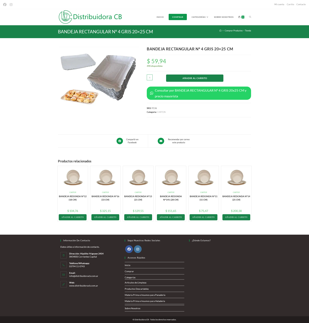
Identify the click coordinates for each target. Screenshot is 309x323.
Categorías (130, 277)
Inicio (127, 265)
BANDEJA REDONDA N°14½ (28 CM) (171, 198)
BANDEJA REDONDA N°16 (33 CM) (105, 198)
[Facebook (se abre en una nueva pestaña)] (5, 4)
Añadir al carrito (195, 78)
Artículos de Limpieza (135, 282)
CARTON (161, 112)
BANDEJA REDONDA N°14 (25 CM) (236, 198)
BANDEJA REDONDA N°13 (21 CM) (138, 198)
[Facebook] (129, 249)
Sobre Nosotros (132, 308)
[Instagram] (138, 249)
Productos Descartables (137, 288)
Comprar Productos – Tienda (238, 30)
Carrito (290, 4)
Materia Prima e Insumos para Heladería (145, 301)
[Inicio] (220, 30)
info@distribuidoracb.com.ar (83, 276)
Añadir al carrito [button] (72, 217)
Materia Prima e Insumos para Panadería (145, 295)
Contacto (301, 4)
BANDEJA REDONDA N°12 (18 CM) (73, 198)
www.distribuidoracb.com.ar (83, 285)
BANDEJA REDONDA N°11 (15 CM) (203, 198)
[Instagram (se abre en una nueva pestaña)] (11, 4)
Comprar (129, 271)
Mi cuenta (279, 4)
